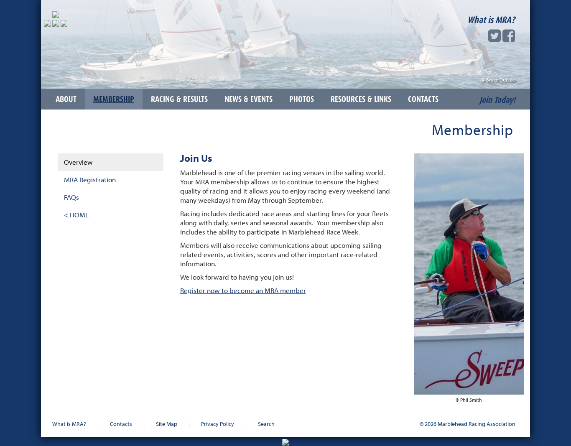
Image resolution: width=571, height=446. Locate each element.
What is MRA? (491, 19)
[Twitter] (494, 38)
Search (266, 424)
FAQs (71, 197)
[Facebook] (508, 38)
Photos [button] (301, 99)
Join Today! (497, 99)
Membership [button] (113, 99)
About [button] (66, 99)
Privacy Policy (217, 424)
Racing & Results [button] (179, 99)
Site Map (166, 424)
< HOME (76, 214)
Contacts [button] (423, 99)
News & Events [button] (248, 99)
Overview (78, 162)
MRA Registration (90, 179)
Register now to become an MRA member (243, 290)
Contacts (121, 424)
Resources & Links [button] (361, 99)
